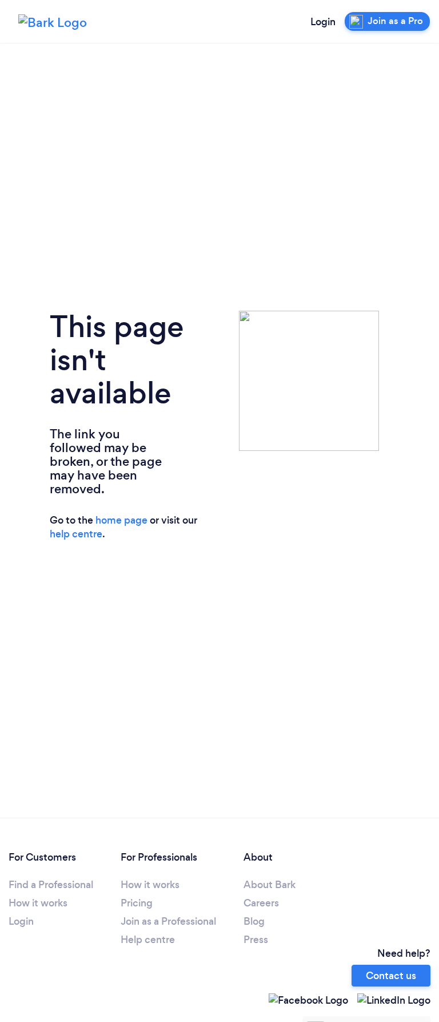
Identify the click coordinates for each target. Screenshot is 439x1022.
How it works (38, 903)
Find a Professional (51, 885)
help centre (76, 534)
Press (256, 939)
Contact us (391, 976)
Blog (254, 921)
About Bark (270, 885)
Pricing (137, 903)
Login (323, 22)
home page (121, 520)
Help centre (148, 939)
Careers (261, 903)
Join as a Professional (168, 921)
